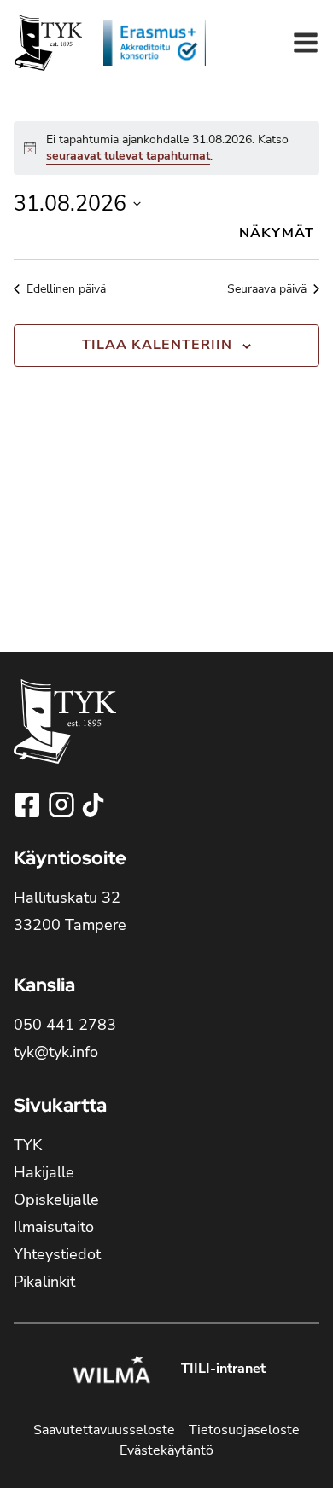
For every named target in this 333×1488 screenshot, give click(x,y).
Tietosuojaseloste (244, 1430)
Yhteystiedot (57, 1254)
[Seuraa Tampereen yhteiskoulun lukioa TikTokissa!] (93, 805)
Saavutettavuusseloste (104, 1430)
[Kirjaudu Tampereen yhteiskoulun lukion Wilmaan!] (111, 1372)
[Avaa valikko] (305, 42)
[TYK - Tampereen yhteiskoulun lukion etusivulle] (65, 735)
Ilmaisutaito (54, 1227)
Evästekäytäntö (166, 1450)
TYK (28, 1145)
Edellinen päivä (66, 289)
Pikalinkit (44, 1281)
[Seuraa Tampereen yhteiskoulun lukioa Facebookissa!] (29, 804)
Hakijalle (44, 1172)
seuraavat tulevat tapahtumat (128, 156)
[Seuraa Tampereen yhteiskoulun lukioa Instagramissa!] (63, 804)
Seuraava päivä (267, 289)
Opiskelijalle (56, 1199)
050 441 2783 (65, 1024)
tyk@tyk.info (56, 1052)
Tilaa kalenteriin (157, 344)
